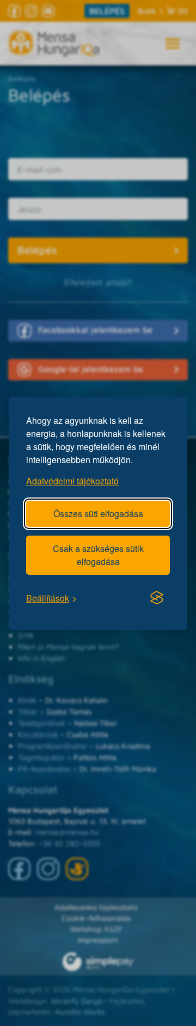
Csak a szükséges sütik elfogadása (98, 554)
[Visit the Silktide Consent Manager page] (157, 598)
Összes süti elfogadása (98, 513)
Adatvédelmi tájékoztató (72, 480)
